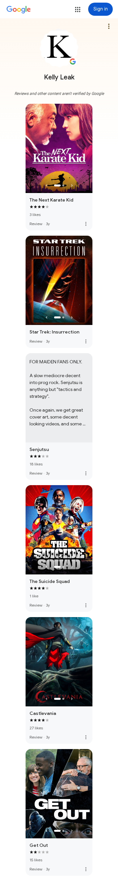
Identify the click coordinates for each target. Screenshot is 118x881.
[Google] (19, 10)
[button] (77, 9)
